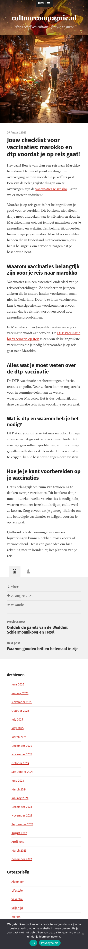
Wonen (15, 917)
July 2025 (17, 719)
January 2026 (19, 693)
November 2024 (21, 754)
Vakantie (17, 605)
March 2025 (18, 737)
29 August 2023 (22, 596)
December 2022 (21, 859)
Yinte (15, 587)
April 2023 (18, 842)
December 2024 (21, 746)
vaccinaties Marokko (51, 189)
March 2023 (18, 850)
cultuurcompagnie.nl (44, 17)
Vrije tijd (17, 908)
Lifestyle (17, 890)
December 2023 (21, 807)
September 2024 (22, 772)
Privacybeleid (50, 942)
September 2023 (22, 824)
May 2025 (17, 728)
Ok (33, 942)
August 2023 (19, 833)
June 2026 (17, 684)
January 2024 (19, 798)
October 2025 (20, 711)
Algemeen (17, 882)
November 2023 (21, 815)
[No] (83, 934)
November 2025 (21, 702)
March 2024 (19, 789)
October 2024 (20, 763)
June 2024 (17, 780)
